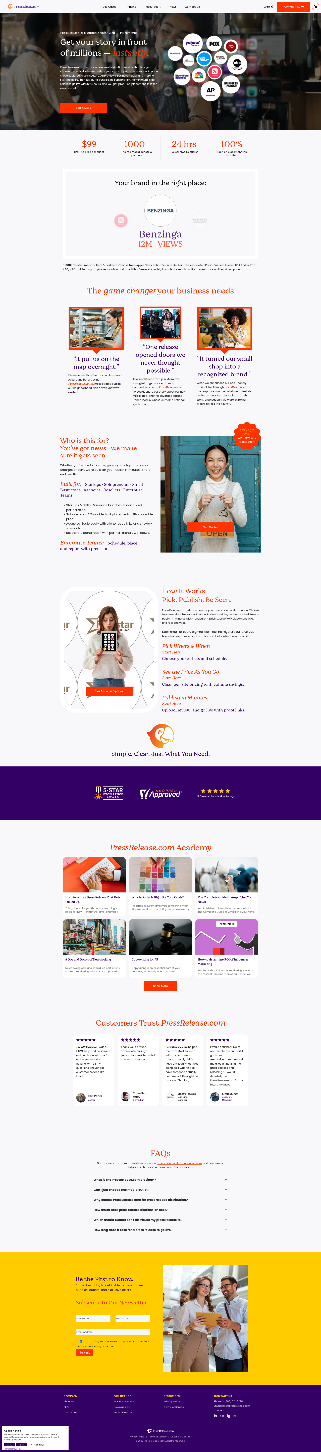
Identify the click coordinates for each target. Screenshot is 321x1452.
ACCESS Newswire (124, 1401)
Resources (151, 7)
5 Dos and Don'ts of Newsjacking (88, 959)
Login (267, 6)
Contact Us (192, 7)
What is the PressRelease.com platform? (125, 1180)
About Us (69, 1401)
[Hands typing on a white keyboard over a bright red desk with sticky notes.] (94, 874)
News (173, 7)
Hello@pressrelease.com (235, 1406)
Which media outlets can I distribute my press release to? (138, 1220)
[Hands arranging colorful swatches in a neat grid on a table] (160, 874)
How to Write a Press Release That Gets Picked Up (92, 899)
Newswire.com (122, 1407)
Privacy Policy (172, 1401)
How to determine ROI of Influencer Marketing (223, 961)
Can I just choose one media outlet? (121, 1190)
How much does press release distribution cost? (131, 1210)
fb (222, 1415)
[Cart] (315, 6)
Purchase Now (292, 6)
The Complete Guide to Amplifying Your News (226, 899)
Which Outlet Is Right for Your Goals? (158, 897)
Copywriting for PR (145, 959)
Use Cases (109, 7)
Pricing (131, 7)
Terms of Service (174, 1407)
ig (228, 1415)
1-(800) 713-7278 (233, 1401)
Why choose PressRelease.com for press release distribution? (141, 1200)
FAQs (67, 1407)
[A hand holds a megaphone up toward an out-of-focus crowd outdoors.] (226, 874)
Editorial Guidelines (181, 1436)
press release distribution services (179, 1163)
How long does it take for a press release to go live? (133, 1230)
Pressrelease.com (124, 1412)
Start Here (171, 652)
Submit (84, 1352)
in (215, 1415)
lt (234, 1415)
